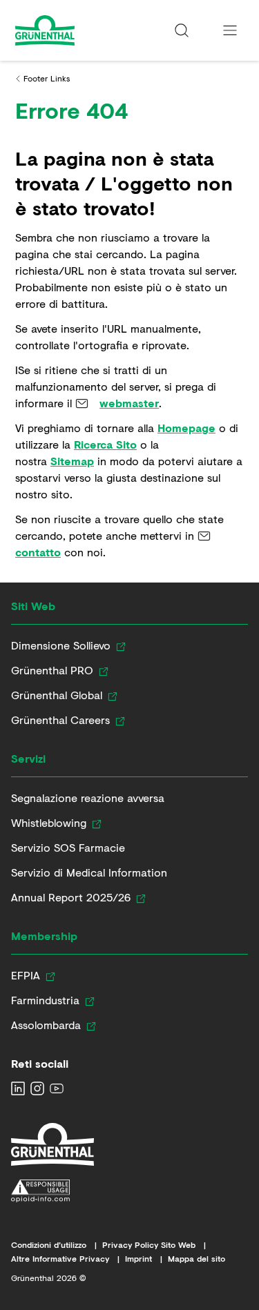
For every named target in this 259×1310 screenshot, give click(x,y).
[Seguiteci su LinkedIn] (18, 1088)
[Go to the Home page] (70, 30)
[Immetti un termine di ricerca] (181, 30)
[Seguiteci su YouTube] (57, 1088)
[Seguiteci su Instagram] (37, 1088)
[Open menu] (230, 30)
